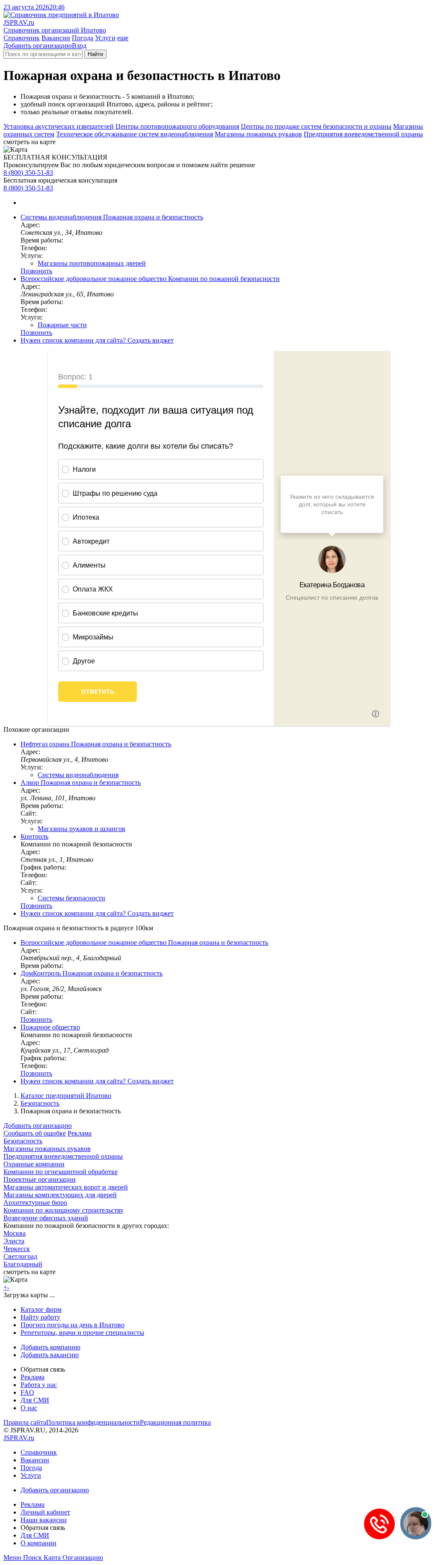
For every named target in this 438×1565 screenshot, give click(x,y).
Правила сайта (24, 1422)
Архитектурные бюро (35, 1202)
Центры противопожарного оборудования (177, 126)
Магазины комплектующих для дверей (60, 1194)
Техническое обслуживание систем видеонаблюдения (134, 134)
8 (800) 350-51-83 (28, 172)
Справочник (21, 37)
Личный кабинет (45, 1512)
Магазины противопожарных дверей (92, 263)
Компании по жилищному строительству (63, 1210)
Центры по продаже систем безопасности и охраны (316, 126)
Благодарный (22, 1264)
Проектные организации (39, 1179)
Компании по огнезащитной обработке (60, 1171)
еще (122, 37)
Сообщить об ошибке (34, 1133)
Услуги (105, 37)
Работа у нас (39, 1384)
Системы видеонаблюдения (78, 774)
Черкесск (16, 1248)
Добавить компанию (50, 1347)
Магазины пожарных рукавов (258, 134)
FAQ (27, 1392)
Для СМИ (35, 1400)
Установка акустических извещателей (58, 126)
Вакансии (55, 37)
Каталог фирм (41, 1309)
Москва (14, 1233)
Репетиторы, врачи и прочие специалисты (82, 1332)
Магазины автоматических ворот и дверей (65, 1187)
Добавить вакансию (50, 1354)
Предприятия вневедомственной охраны (363, 134)
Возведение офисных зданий (45, 1218)
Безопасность (40, 1103)
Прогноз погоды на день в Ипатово (72, 1324)
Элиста (13, 1241)
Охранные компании (34, 1164)
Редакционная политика (175, 1422)
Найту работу (40, 1317)
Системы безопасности (71, 898)
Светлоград (20, 1256)
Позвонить (36, 271)
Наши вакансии (44, 1520)
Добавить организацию (37, 45)
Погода (82, 37)
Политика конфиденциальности (93, 1422)
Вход (79, 45)
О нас (29, 1407)
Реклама (80, 1133)
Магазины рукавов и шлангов (81, 828)
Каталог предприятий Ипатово (66, 1095)
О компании (38, 1543)
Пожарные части (62, 324)
